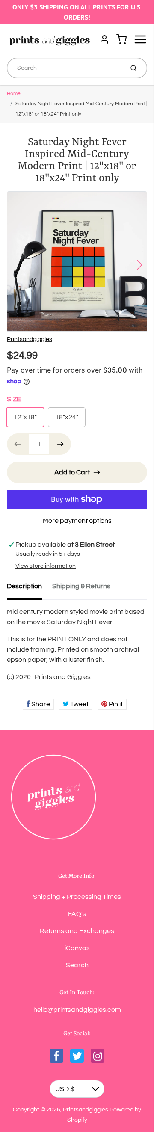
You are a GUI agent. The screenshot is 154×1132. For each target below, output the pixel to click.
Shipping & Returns (81, 586)
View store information (45, 566)
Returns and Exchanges (77, 931)
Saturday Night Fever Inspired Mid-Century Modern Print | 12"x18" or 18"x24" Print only (81, 109)
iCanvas (77, 948)
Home (14, 93)
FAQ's (77, 913)
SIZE (14, 399)
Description (24, 586)
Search (77, 965)
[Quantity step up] (60, 444)
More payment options (77, 520)
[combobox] (64, 68)
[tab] (29, 589)
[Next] (139, 264)
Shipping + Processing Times (77, 896)
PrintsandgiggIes (29, 339)
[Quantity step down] (17, 444)
